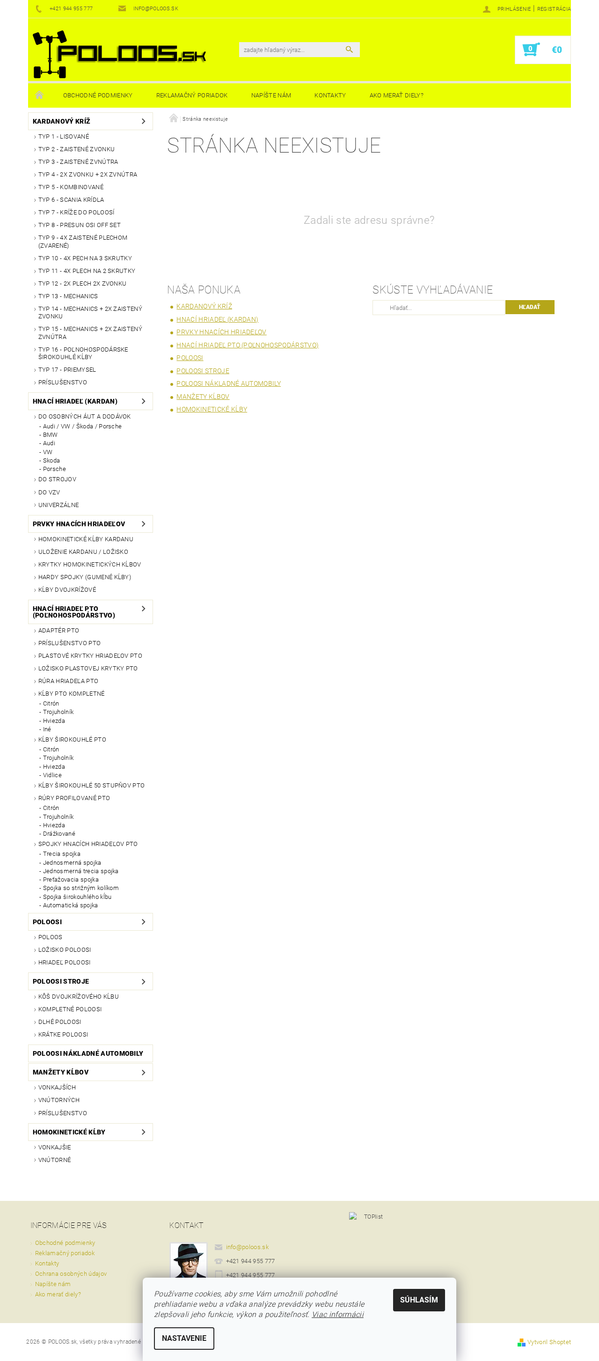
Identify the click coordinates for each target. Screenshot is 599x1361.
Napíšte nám (271, 95)
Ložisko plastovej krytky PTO (88, 668)
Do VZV (49, 492)
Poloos (50, 937)
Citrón (51, 703)
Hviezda (54, 720)
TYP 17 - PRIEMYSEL (67, 369)
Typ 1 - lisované (63, 136)
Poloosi (47, 922)
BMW (50, 434)
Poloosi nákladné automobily (88, 1053)
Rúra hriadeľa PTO (68, 680)
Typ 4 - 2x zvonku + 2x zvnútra (88, 174)
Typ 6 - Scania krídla (71, 199)
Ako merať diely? (397, 95)
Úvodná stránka (39, 95)
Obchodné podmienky (98, 95)
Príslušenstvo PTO (69, 643)
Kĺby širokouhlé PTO (72, 739)
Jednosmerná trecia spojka (81, 871)
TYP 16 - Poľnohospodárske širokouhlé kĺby (83, 353)
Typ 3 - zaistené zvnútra (78, 161)
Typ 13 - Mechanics (68, 296)
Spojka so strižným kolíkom (81, 887)
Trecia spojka (61, 853)
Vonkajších (57, 1087)
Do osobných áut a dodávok (84, 416)
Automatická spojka (70, 905)
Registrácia (554, 9)
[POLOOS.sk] (119, 54)
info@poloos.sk (247, 1247)
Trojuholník (58, 711)
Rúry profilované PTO (74, 798)
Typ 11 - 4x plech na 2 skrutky (87, 270)
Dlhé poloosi (59, 1021)
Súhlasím (419, 1299)
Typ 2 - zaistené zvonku (76, 149)
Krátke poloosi (63, 1034)
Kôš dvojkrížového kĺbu (78, 996)
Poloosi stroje (61, 981)
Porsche (54, 468)
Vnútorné (54, 1159)
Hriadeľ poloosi (64, 962)
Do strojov (57, 479)
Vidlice (52, 775)
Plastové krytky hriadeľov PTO (90, 655)
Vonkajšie (54, 1147)
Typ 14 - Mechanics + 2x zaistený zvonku (90, 312)
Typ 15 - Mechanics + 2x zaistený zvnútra (90, 332)
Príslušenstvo (62, 382)
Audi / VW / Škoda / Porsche (82, 426)
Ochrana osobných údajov (71, 1273)
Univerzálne (58, 504)
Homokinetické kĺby (69, 1132)
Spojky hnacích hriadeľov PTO (88, 843)
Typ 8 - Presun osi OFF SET (79, 224)
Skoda (51, 460)
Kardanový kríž (61, 121)
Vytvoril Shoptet (549, 1342)
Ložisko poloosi (64, 949)
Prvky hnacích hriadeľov (79, 524)
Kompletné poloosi (70, 1009)
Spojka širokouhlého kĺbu (77, 896)
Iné (47, 729)
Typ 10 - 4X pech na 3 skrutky (85, 258)
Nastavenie (184, 1338)
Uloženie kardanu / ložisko (83, 551)
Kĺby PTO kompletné (71, 693)
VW (48, 452)
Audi (49, 443)
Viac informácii (338, 1314)
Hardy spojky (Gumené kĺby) (84, 577)
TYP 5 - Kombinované (70, 187)
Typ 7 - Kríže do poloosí (76, 212)
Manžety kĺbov (60, 1072)
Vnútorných (59, 1100)
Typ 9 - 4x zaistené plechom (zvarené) (83, 241)
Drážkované (59, 833)
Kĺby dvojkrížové (67, 589)
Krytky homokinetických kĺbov (89, 564)
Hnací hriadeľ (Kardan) (75, 401)
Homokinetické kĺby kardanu (85, 539)
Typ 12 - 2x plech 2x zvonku (82, 283)
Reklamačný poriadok (192, 95)
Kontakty (330, 95)
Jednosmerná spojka (72, 862)
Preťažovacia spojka (71, 879)
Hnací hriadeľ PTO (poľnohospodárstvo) (74, 612)
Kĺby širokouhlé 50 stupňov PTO (91, 785)
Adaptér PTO (59, 630)
